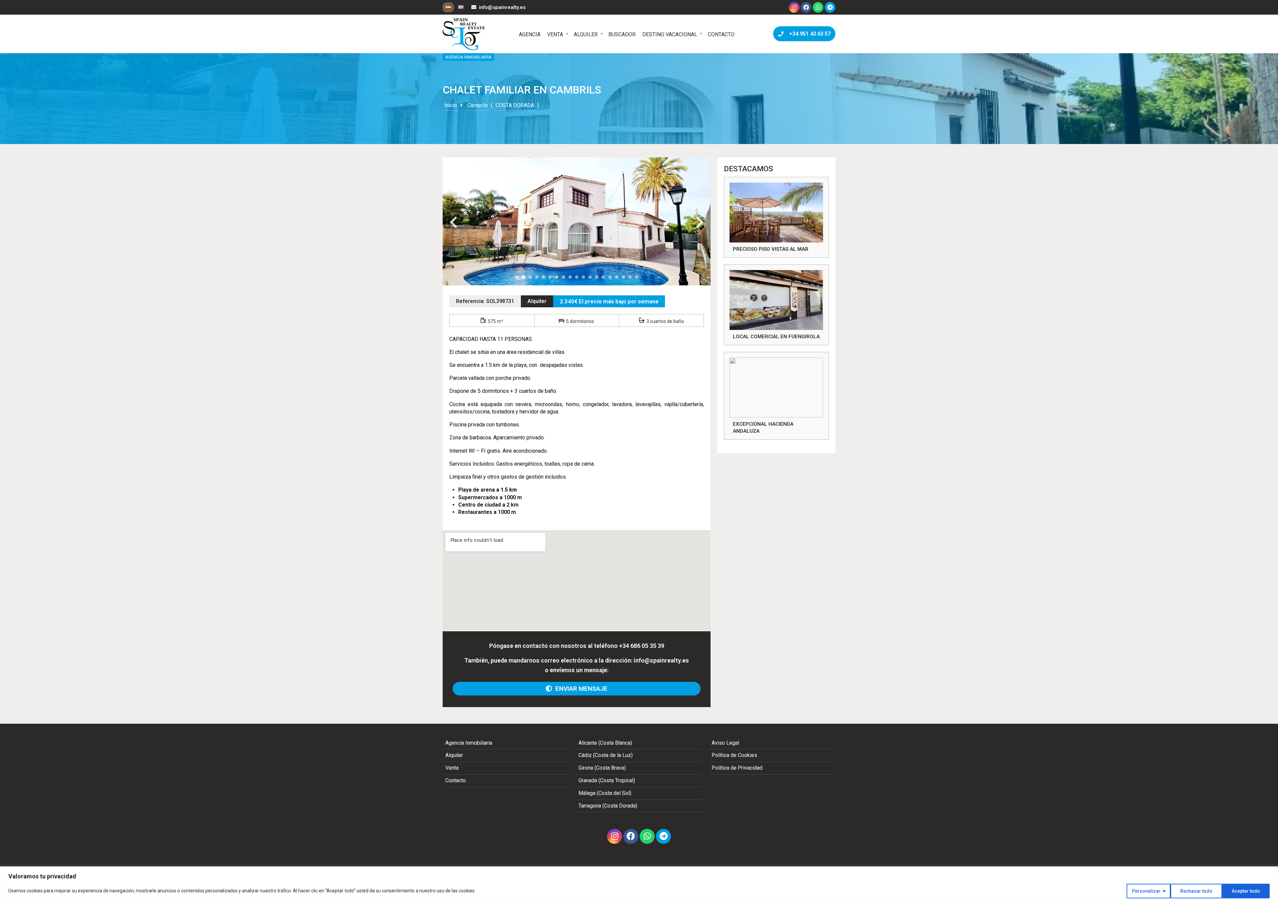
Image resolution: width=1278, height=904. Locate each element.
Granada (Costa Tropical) (606, 780)
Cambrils (477, 105)
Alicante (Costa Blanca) (605, 743)
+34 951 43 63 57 (808, 34)
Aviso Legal (725, 743)
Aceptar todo (1246, 891)
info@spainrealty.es (502, 7)
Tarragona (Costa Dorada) (607, 806)
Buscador (622, 34)
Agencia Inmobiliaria (468, 743)
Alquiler (586, 34)
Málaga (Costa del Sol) (604, 793)
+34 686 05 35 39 (641, 645)
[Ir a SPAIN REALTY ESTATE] (464, 34)
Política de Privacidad (737, 768)
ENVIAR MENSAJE (579, 688)
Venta (555, 34)
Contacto (721, 34)
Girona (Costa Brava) (602, 768)
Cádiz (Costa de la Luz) (605, 755)
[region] (639, 885)
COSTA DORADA (515, 105)
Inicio (450, 105)
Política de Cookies (734, 755)
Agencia (529, 34)
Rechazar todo (1196, 891)
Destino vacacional (669, 34)
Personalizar (1146, 891)
